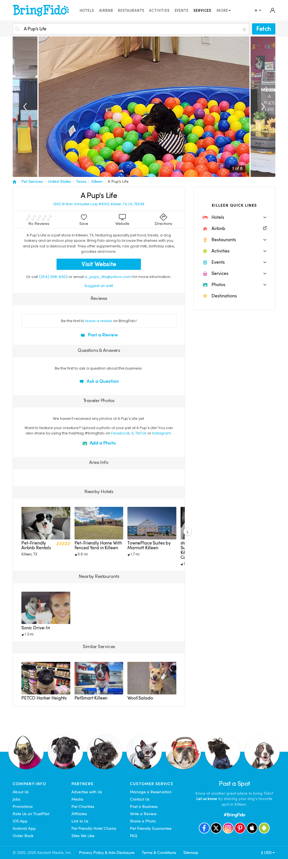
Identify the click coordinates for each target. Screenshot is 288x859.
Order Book (23, 835)
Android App (24, 828)
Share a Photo (143, 821)
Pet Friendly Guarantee (151, 828)
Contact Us (139, 799)
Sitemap (190, 852)
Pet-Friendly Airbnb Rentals (36, 545)
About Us (21, 791)
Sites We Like (82, 835)
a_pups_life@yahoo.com (108, 276)
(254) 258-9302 (53, 276)
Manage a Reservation (151, 791)
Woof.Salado (140, 698)
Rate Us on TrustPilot (31, 813)
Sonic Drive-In (35, 628)
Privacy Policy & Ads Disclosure (106, 852)
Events (181, 10)
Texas (81, 181)
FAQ (133, 835)
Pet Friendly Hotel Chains (93, 828)
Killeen (97, 181)
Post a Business (144, 806)
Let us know (206, 798)
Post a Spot (234, 784)
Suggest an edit (98, 285)
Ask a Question (102, 381)
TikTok (141, 433)
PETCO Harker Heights (44, 698)
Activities (159, 10)
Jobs (16, 799)
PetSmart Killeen (91, 698)
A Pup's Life (118, 181)
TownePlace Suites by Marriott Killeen (149, 545)
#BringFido (235, 815)
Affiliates (79, 813)
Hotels (87, 10)
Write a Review (143, 813)
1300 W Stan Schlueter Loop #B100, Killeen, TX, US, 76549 (98, 204)
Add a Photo (102, 443)
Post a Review (102, 335)
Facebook (120, 433)
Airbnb (106, 10)
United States (59, 181)
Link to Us (79, 821)
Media (77, 799)
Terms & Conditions (159, 852)
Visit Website (99, 264)
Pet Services (31, 181)
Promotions (23, 806)
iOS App (20, 821)
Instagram (161, 433)
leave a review (98, 320)
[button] (234, 217)
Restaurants (131, 10)
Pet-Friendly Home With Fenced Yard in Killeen (98, 545)
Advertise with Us (86, 791)
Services (203, 10)
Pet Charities (82, 806)
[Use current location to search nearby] (245, 29)
